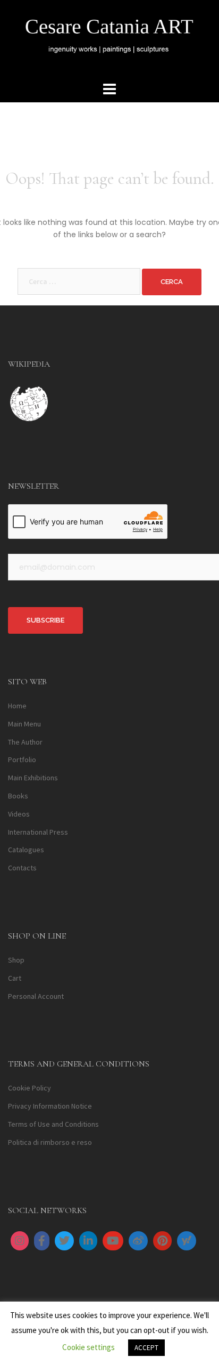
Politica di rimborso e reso (50, 1142)
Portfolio (22, 759)
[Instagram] (19, 1241)
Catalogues (26, 849)
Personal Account (36, 996)
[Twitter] (64, 1241)
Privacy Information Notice (50, 1106)
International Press (38, 832)
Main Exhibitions (33, 777)
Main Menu (24, 724)
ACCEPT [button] (146, 1347)
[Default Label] (88, 1241)
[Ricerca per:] (79, 281)
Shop (16, 960)
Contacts (22, 868)
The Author (25, 742)
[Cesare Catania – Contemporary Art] (109, 39)
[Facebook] (41, 1241)
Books (18, 796)
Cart (14, 978)
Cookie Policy (29, 1088)
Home (17, 705)
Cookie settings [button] (88, 1347)
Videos (19, 814)
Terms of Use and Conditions (53, 1124)
